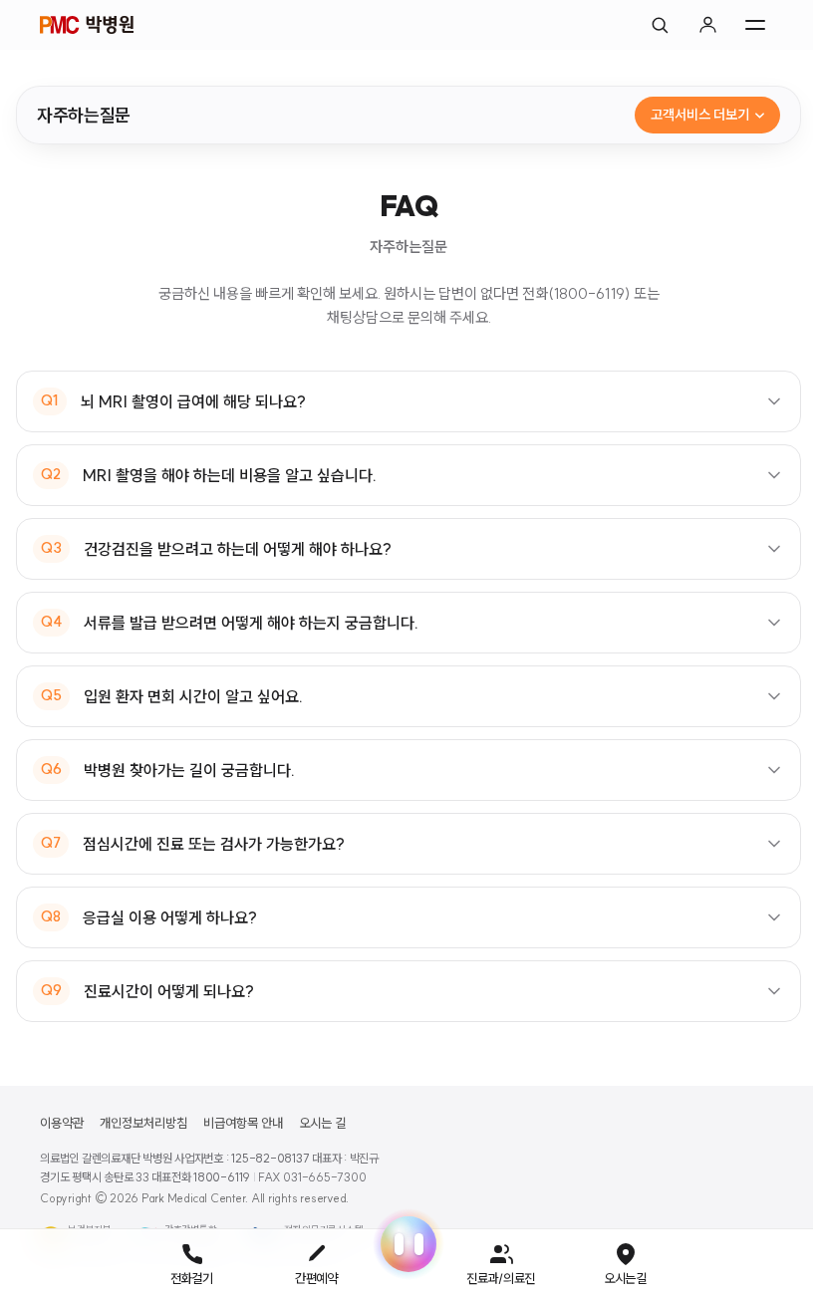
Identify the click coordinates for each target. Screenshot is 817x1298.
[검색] (659, 25)
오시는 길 (322, 1123)
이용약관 (62, 1123)
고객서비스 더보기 (700, 115)
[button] (401, 1244)
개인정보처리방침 (143, 1123)
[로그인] (707, 25)
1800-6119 (221, 1176)
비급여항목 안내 (243, 1123)
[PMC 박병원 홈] (87, 25)
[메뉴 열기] (755, 25)
